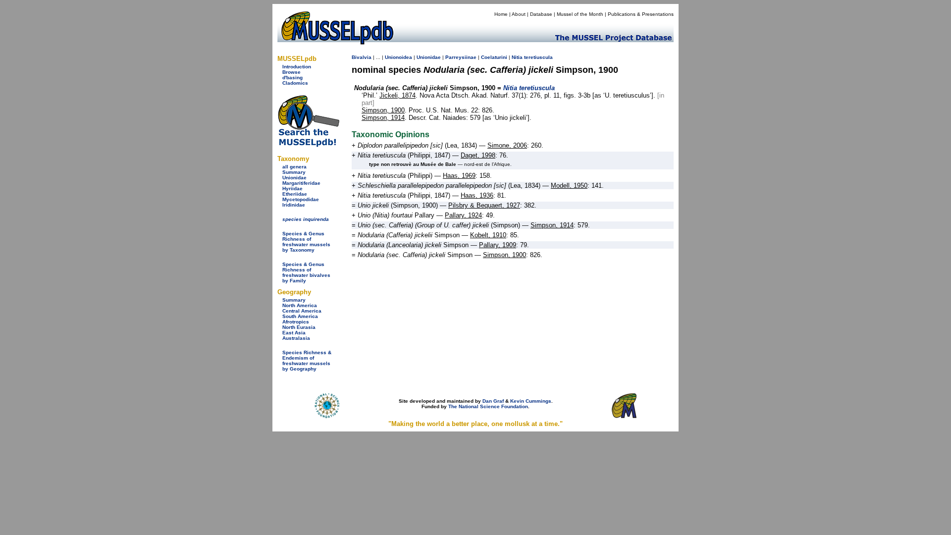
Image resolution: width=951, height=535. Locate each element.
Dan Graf (493, 401)
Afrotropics (295, 321)
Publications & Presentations (641, 14)
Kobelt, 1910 (488, 235)
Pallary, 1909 (497, 245)
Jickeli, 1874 (397, 95)
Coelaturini (494, 57)
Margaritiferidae (301, 183)
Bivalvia (361, 57)
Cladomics (295, 83)
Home (501, 14)
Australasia (296, 338)
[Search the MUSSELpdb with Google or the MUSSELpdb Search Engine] (308, 145)
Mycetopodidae (300, 199)
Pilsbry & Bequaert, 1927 (484, 205)
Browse (291, 72)
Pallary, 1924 (463, 215)
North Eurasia (299, 327)
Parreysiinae (460, 57)
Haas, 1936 (477, 195)
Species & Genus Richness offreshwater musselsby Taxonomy (306, 242)
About (519, 14)
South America (300, 316)
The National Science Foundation (488, 406)
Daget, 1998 (478, 155)
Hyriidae (292, 188)
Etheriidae (294, 194)
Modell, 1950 (569, 185)
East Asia (294, 332)
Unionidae (294, 177)
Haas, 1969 (459, 175)
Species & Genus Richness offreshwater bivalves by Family (306, 272)
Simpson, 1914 (383, 117)
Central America (301, 311)
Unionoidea (398, 57)
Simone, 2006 (507, 145)
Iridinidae (293, 205)
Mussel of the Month (580, 14)
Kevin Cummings (530, 401)
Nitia (517, 57)
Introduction (296, 66)
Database (541, 14)
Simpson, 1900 (383, 110)
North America (299, 305)
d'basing (292, 77)
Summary (294, 172)
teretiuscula (538, 57)
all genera (294, 166)
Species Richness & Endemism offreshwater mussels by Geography (306, 361)
